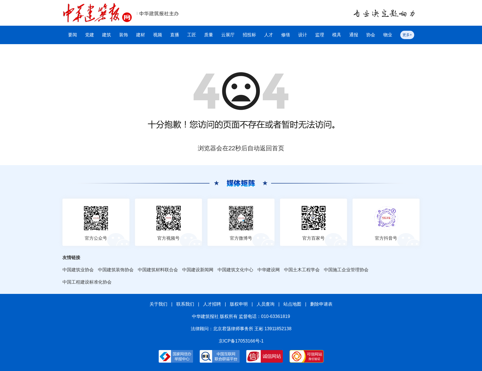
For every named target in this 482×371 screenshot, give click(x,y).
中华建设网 (268, 269)
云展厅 (228, 34)
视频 (157, 34)
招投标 (249, 34)
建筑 (106, 34)
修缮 (285, 34)
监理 (319, 34)
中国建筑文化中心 (235, 269)
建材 (140, 34)
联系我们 (185, 304)
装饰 (123, 34)
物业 (387, 34)
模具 (336, 34)
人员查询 (265, 304)
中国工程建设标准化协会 (87, 282)
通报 (353, 34)
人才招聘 (212, 304)
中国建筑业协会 (78, 269)
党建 (89, 34)
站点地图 (292, 304)
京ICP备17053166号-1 (241, 341)
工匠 (191, 34)
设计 (302, 34)
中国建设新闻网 (197, 269)
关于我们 (158, 304)
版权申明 (239, 304)
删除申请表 (321, 304)
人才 (268, 34)
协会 (370, 34)
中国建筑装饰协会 (116, 269)
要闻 (72, 34)
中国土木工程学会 (302, 269)
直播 (174, 34)
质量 (208, 34)
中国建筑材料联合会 (158, 269)
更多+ (407, 35)
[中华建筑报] (97, 6)
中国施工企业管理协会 (346, 269)
